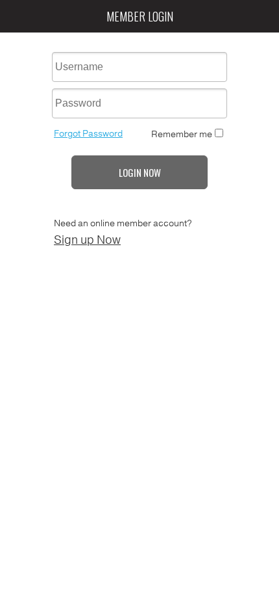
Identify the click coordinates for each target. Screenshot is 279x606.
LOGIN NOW (140, 172)
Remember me (181, 134)
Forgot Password (88, 133)
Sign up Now (87, 240)
